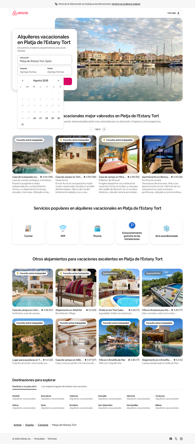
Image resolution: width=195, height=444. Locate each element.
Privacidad (39, 438)
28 (46, 118)
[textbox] (31, 72)
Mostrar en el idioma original (126, 4)
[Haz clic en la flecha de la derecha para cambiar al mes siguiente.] (58, 81)
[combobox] (45, 61)
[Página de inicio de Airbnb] (20, 13)
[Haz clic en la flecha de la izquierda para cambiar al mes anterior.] (23, 81)
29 (52, 118)
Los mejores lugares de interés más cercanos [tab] (64, 386)
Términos (52, 438)
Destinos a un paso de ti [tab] (24, 386)
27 (40, 118)
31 (22, 124)
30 (58, 118)
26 (34, 118)
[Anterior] (90, 129)
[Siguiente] (104, 129)
